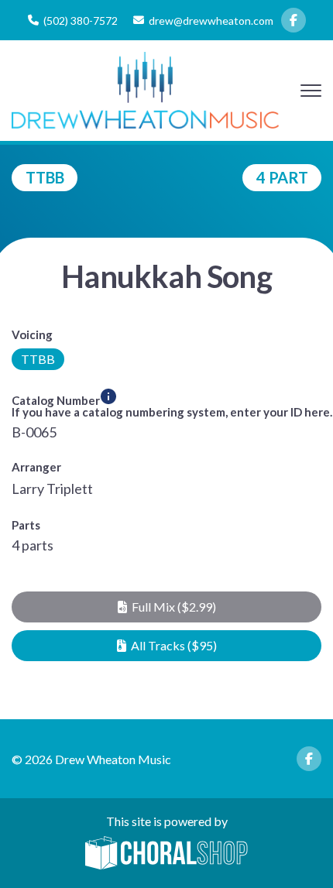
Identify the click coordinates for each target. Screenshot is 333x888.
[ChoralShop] (166, 854)
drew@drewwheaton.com (211, 20)
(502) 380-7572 (80, 20)
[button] (166, 606)
